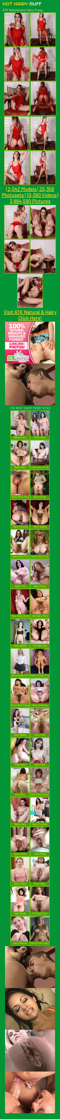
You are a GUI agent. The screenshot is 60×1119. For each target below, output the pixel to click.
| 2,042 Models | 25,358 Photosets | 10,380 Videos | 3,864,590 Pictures (30, 195)
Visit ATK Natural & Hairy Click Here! (30, 315)
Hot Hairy (22, 4)
